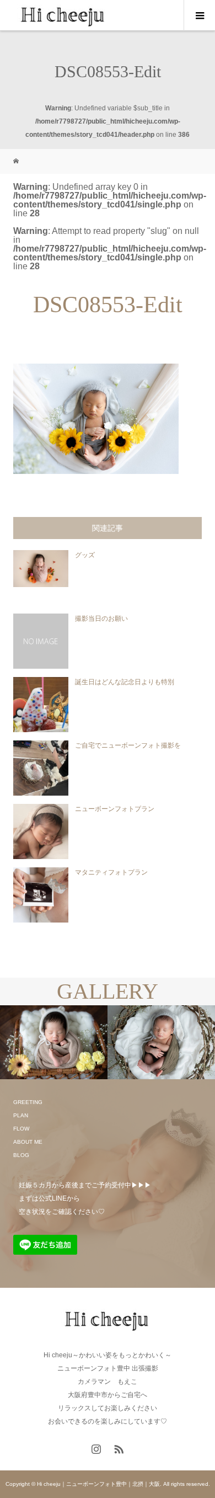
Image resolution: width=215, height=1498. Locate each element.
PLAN (20, 1115)
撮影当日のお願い (101, 618)
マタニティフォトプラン (111, 872)
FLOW (21, 1129)
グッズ (85, 555)
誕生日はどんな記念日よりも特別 (124, 682)
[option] (54, 1042)
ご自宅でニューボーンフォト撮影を (128, 745)
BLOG (21, 1155)
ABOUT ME (27, 1142)
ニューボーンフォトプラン (114, 809)
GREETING (27, 1102)
